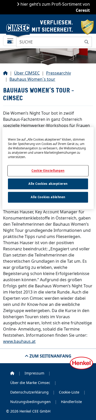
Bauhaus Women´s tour (32, 79)
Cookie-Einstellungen (47, 170)
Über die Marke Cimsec (30, 382)
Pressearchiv (58, 73)
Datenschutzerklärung (29, 392)
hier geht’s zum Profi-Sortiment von (54, 7)
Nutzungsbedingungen (30, 401)
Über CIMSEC (27, 73)
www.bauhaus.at (19, 341)
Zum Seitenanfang (49, 356)
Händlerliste (71, 401)
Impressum (34, 373)
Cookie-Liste (69, 392)
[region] (47, 168)
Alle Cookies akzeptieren (48, 184)
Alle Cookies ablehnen (48, 197)
